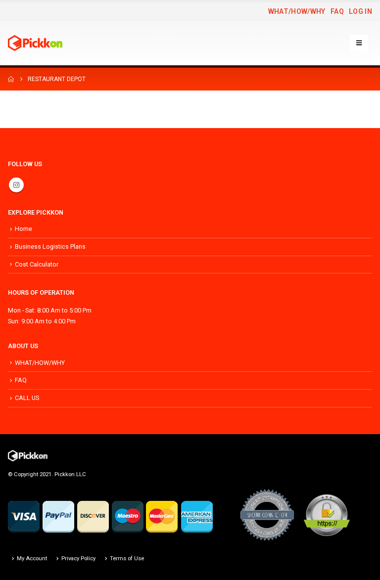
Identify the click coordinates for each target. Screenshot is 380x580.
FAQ (337, 11)
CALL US (27, 398)
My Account (32, 558)
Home (23, 228)
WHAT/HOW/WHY (297, 11)
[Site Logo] (35, 42)
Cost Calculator (36, 264)
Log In (360, 11)
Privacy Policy (78, 558)
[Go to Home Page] (11, 79)
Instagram (16, 185)
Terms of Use (127, 558)
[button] (359, 43)
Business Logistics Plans (50, 246)
